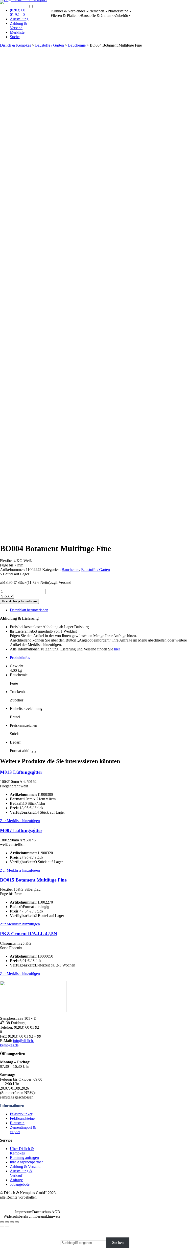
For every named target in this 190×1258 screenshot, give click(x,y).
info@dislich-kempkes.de (17, 1043)
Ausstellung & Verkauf (21, 1173)
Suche (15, 37)
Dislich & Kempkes (15, 45)
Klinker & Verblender (68, 11)
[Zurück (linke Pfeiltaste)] (2, 1226)
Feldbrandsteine (22, 1118)
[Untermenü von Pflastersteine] (130, 11)
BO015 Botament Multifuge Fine (33, 880)
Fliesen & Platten (64, 15)
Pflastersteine (118, 11)
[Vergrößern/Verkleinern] (17, 1222)
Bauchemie (77, 45)
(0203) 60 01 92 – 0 (17, 12)
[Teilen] (7, 1222)
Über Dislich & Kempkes (22, 1151)
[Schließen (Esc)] (2, 1222)
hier (117, 649)
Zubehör (121, 15)
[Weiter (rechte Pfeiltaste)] (7, 1226)
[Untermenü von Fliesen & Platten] (79, 15)
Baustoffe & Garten (96, 15)
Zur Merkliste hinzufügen (20, 821)
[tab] (100, 657)
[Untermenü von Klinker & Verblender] (87, 11)
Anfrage (16, 1180)
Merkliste (17, 32)
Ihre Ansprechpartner (26, 1162)
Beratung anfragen (24, 1157)
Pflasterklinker (21, 1114)
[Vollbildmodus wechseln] (12, 1222)
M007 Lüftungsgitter (21, 830)
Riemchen (96, 11)
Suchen (118, 1242)
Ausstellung (19, 19)
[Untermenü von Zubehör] (130, 15)
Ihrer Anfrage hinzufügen (19, 601)
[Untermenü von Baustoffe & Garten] (113, 15)
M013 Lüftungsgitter (21, 772)
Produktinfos (20, 657)
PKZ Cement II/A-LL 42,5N (28, 933)
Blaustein (17, 1123)
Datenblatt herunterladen (29, 610)
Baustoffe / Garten (49, 45)
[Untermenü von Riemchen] (106, 11)
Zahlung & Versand (18, 25)
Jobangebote (19, 1184)
